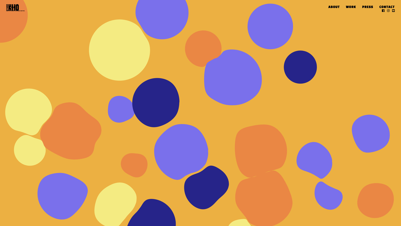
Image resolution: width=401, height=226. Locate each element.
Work (351, 7)
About (334, 7)
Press (367, 7)
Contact (387, 7)
